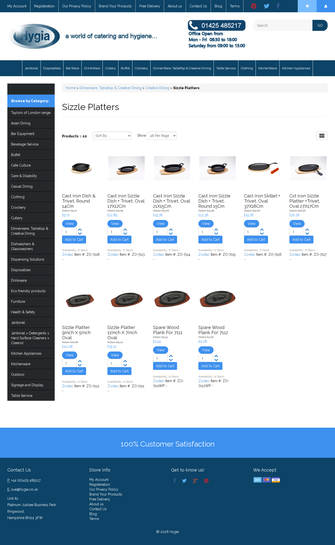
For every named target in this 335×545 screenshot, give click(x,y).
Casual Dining (22, 186)
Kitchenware (20, 364)
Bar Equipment (22, 134)
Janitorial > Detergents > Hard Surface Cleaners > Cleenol (30, 338)
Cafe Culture (21, 165)
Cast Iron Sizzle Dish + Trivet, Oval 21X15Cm (171, 201)
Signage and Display (27, 385)
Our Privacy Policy (76, 6)
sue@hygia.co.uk (24, 489)
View (70, 224)
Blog (218, 6)
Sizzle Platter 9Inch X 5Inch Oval (76, 332)
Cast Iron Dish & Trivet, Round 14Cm (78, 201)
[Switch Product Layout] (322, 136)
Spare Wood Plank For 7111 (167, 330)
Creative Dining (157, 88)
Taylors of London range (31, 113)
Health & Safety (23, 312)
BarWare (72, 68)
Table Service (226, 68)
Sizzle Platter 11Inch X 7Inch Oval (122, 332)
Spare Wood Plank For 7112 (213, 330)
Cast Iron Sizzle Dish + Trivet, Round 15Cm (214, 201)
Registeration (44, 6)
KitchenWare (267, 68)
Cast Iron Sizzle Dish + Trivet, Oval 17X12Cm (125, 201)
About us (175, 6)
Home (71, 88)
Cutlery (110, 68)
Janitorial (31, 68)
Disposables (52, 68)
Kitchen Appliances (296, 68)
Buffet (125, 68)
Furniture (18, 301)
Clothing (247, 68)
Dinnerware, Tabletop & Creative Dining (29, 231)
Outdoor (18, 374)
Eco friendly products (28, 291)
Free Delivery (149, 6)
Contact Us (198, 6)
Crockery (141, 68)
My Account (16, 6)
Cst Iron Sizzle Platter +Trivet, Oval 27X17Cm (304, 201)
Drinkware (19, 280)
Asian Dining (20, 123)
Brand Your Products (115, 6)
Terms (235, 6)
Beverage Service (25, 144)
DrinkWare (92, 68)
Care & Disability (24, 176)
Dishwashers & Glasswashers (22, 246)
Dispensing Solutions (27, 259)
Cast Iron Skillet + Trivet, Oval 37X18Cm (262, 201)
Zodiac (67, 254)
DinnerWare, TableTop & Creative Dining (182, 68)
